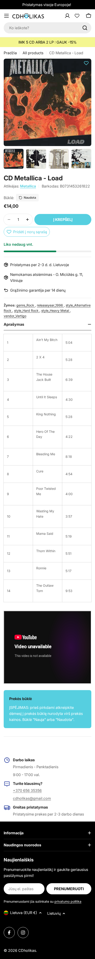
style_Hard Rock (26, 310)
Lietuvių (54, 913)
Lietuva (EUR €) (23, 912)
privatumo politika (67, 901)
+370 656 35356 (27, 790)
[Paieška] (85, 28)
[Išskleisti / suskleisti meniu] (6, 16)
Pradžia (10, 53)
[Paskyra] (73, 16)
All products (33, 53)
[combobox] (47, 27)
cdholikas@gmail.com (32, 798)
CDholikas (27, 950)
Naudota (30, 197)
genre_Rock (25, 305)
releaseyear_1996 (50, 305)
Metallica (28, 186)
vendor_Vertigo (15, 316)
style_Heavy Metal (55, 310)
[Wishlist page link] (77, 15)
